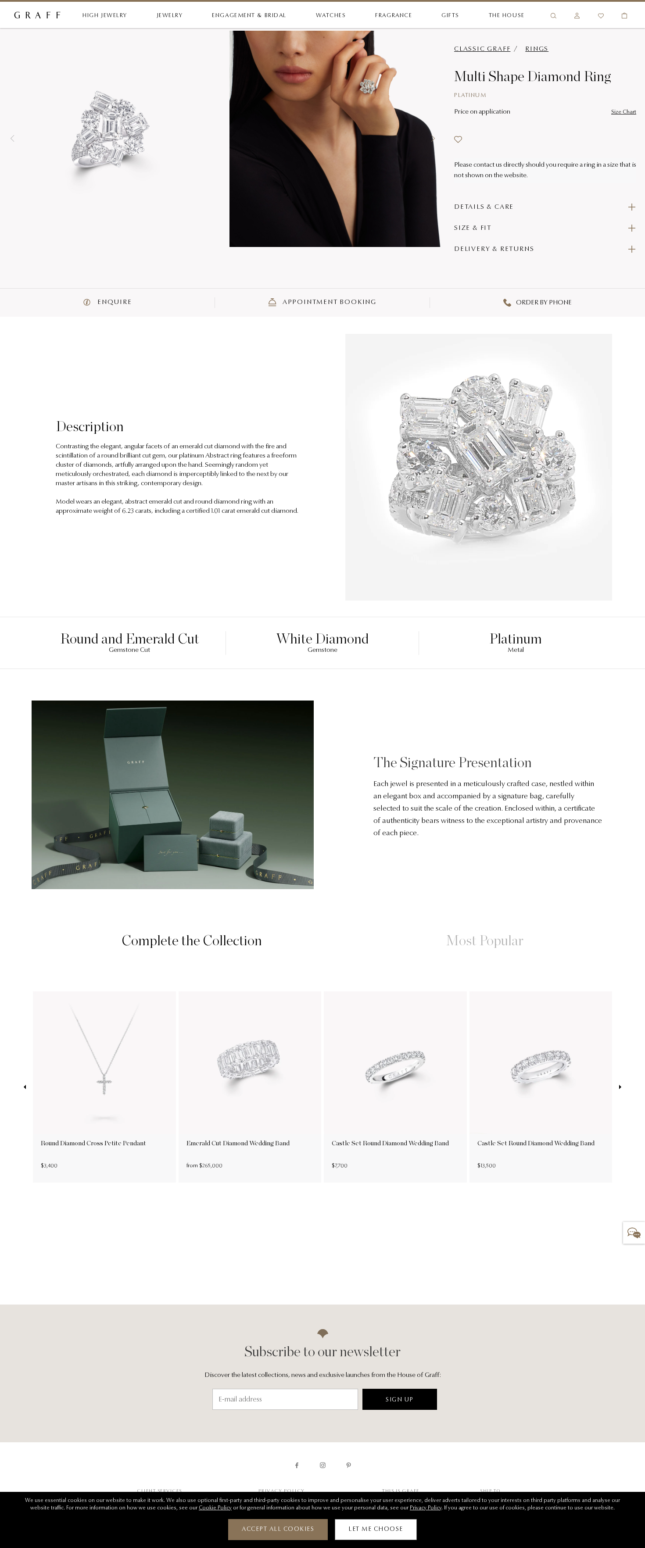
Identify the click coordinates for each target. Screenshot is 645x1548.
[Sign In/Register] (577, 16)
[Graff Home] (37, 16)
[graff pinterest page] (348, 1465)
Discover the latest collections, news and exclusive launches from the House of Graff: (322, 1375)
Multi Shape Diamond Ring (532, 76)
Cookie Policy (215, 1508)
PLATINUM (470, 95)
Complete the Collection (192, 940)
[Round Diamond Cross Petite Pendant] (104, 1062)
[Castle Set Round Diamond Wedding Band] (395, 1062)
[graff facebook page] (297, 1465)
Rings (536, 49)
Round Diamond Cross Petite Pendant (93, 1143)
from (192, 1166)
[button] (12, 138)
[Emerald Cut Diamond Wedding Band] (250, 1062)
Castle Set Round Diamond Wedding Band (390, 1143)
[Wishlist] (600, 16)
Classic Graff (482, 49)
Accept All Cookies (278, 1530)
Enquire (113, 302)
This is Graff (400, 1491)
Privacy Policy (281, 1491)
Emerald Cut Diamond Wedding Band (238, 1143)
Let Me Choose (375, 1530)
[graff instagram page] (322, 1465)
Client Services (159, 1491)
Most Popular (484, 940)
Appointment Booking (328, 302)
